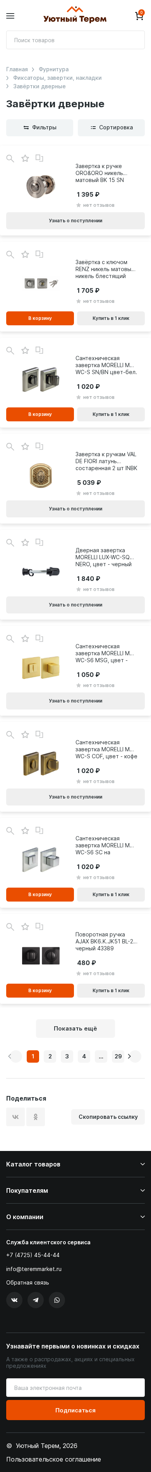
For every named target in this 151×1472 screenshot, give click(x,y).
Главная (17, 69)
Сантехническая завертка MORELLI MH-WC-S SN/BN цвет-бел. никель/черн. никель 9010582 (106, 365)
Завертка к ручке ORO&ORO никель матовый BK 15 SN (100, 173)
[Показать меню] (10, 16)
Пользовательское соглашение (53, 1459)
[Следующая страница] (135, 1056)
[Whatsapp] (57, 1300)
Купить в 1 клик (111, 318)
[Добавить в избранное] (25, 158)
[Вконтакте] (14, 1300)
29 (118, 1056)
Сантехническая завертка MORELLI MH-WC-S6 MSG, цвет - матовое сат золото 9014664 (106, 653)
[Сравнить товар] (39, 158)
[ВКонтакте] (15, 1117)
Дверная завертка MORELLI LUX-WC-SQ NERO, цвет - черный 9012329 (104, 557)
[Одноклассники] (35, 1117)
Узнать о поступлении (75, 220)
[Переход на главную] (74, 16)
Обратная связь (27, 1283)
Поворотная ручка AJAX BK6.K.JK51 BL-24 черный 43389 (106, 941)
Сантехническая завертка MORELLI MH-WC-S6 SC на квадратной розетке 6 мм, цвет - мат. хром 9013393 (106, 845)
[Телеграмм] (35, 1300)
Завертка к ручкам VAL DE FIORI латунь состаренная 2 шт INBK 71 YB (106, 461)
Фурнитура (54, 69)
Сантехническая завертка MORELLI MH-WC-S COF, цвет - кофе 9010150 (106, 749)
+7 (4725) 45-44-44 (33, 1255)
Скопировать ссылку (108, 1116)
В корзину (40, 318)
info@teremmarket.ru (34, 1269)
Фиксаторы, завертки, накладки (57, 78)
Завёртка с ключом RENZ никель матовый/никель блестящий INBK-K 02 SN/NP (106, 269)
